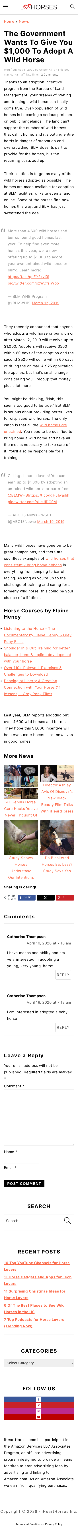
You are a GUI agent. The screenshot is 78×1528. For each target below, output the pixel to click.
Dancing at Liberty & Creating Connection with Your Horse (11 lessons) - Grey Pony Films (32, 687)
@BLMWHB (18, 495)
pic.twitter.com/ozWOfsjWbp (33, 283)
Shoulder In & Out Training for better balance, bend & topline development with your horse (37, 654)
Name (10, 1152)
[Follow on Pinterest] (39, 1405)
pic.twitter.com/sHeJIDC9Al (32, 502)
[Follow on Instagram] (39, 1411)
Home (9, 21)
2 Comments (49, 74)
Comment (14, 1086)
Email (10, 1167)
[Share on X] (46, 898)
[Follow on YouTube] (39, 1417)
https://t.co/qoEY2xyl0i (28, 277)
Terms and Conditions (29, 1524)
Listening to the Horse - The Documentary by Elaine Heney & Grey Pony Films (38, 635)
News (24, 21)
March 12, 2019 (45, 303)
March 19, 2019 (50, 521)
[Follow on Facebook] (39, 1399)
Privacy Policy (53, 1524)
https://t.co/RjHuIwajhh (48, 495)
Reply (63, 975)
